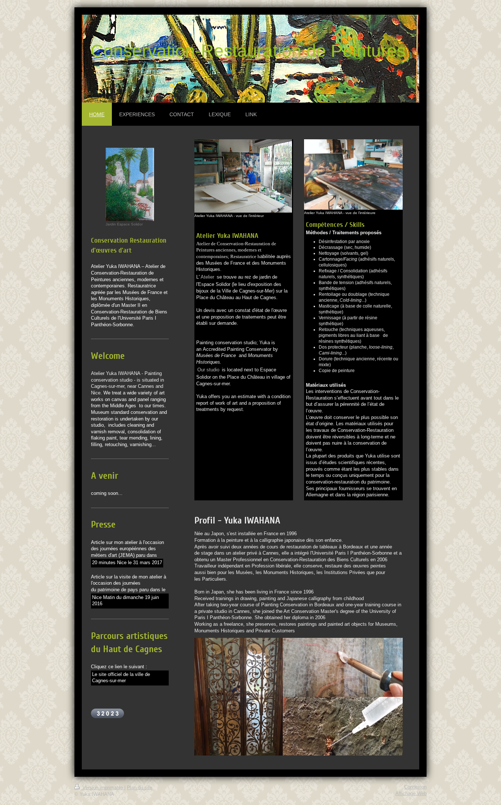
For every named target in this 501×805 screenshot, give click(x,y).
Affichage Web (411, 793)
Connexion (415, 787)
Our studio (208, 369)
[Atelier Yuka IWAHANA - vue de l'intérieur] (243, 176)
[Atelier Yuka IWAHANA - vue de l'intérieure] (353, 174)
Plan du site (139, 787)
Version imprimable (102, 787)
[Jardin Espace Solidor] (130, 184)
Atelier (207, 277)
